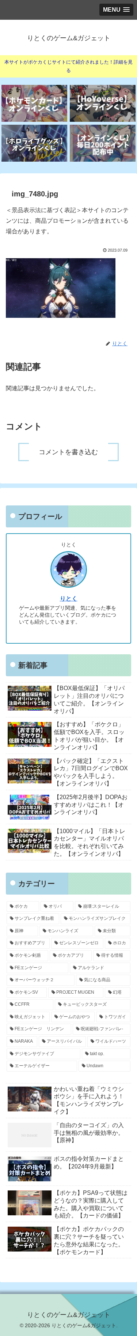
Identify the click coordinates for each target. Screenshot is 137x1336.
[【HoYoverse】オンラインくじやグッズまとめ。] (103, 103)
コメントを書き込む (68, 452)
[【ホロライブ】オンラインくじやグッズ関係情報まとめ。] (34, 143)
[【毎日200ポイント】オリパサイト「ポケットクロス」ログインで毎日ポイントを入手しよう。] (103, 143)
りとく (68, 598)
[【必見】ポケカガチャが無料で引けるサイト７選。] (34, 103)
